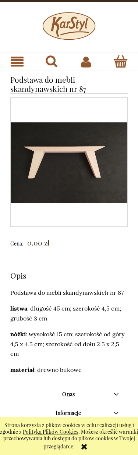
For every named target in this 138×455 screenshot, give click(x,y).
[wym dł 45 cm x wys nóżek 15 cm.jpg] (69, 161)
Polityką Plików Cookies (50, 431)
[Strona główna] (69, 24)
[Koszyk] (120, 61)
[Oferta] (17, 62)
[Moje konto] (86, 62)
